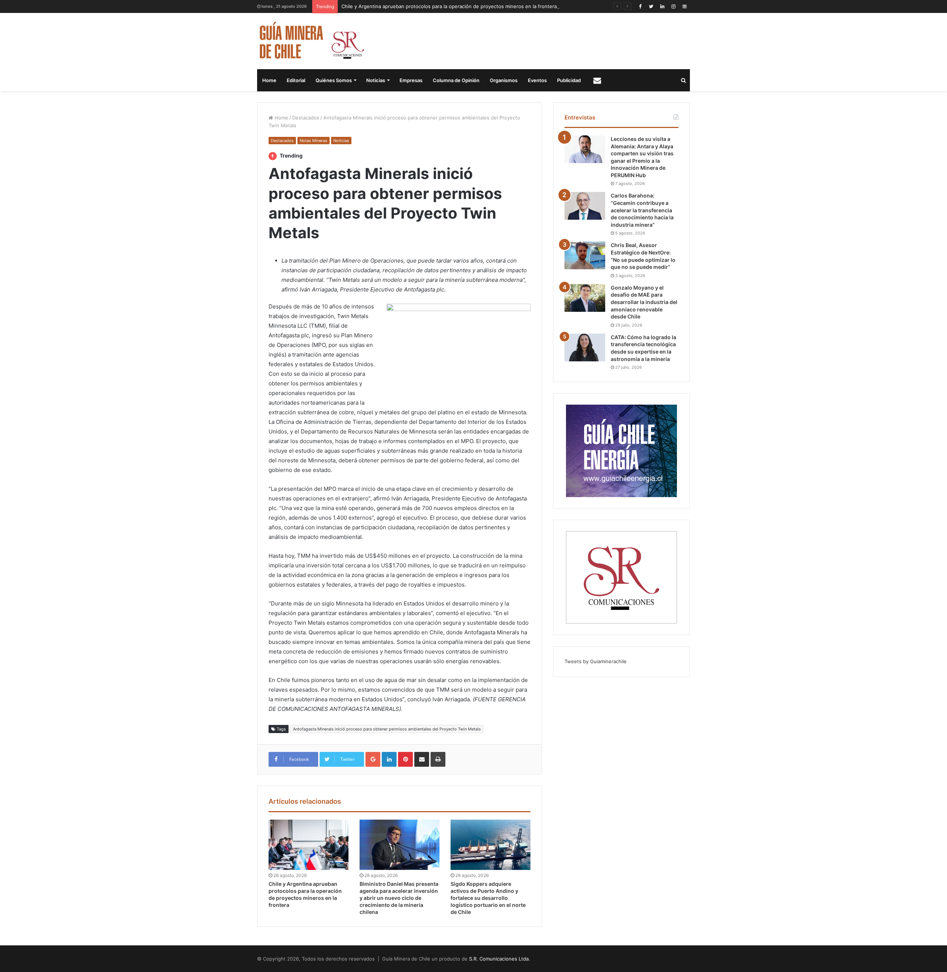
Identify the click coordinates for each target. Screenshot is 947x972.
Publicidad (569, 80)
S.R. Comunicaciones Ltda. (499, 959)
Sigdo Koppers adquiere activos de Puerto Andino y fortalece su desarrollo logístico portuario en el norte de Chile (488, 898)
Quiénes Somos (334, 80)
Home (269, 80)
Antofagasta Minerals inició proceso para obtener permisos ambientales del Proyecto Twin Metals (387, 729)
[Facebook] (640, 6)
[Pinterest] (405, 759)
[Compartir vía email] (421, 759)
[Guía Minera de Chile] (311, 41)
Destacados (305, 118)
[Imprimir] (438, 759)
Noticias (375, 80)
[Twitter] (651, 6)
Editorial (296, 80)
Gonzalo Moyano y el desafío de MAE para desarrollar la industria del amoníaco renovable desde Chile (644, 302)
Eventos (537, 80)
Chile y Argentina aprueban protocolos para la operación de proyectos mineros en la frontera (449, 6)
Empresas (411, 80)
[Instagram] (673, 6)
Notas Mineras (313, 140)
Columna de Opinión (456, 80)
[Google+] (372, 759)
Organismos (504, 80)
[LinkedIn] (662, 6)
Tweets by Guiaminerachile (596, 661)
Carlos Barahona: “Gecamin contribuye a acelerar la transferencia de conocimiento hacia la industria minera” (642, 209)
